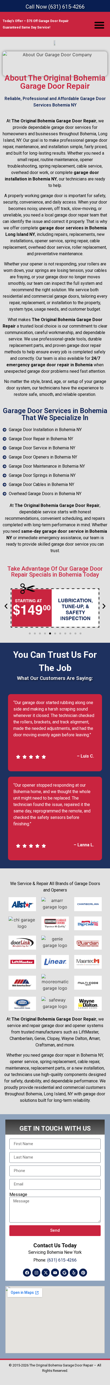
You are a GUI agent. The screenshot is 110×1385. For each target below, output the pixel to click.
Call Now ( (55, 6)
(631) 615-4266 (62, 1260)
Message (18, 1194)
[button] (99, 25)
